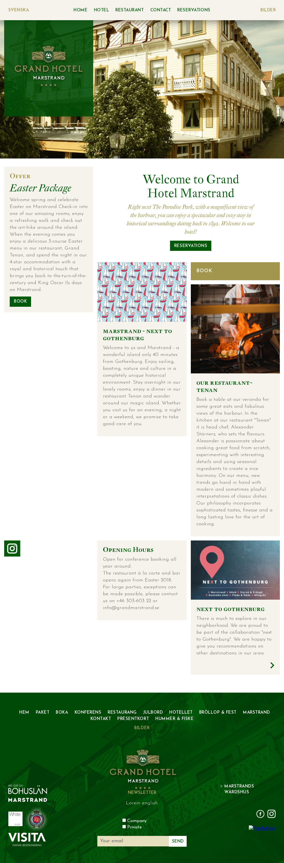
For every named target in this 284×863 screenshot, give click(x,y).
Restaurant (129, 10)
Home (80, 10)
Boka (62, 713)
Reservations (193, 10)
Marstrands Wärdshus (239, 789)
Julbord (153, 713)
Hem (24, 713)
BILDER (268, 10)
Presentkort (133, 719)
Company (137, 821)
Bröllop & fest (218, 713)
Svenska (18, 10)
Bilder (141, 728)
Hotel (101, 10)
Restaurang (122, 713)
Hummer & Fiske (174, 719)
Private (134, 827)
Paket (43, 713)
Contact (160, 10)
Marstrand (256, 713)
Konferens (88, 713)
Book (20, 302)
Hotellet (180, 713)
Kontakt (100, 719)
